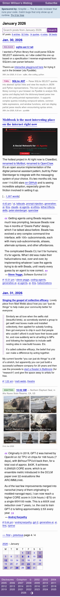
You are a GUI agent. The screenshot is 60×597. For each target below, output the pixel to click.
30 (28, 567)
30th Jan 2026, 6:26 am (12, 110)
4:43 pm (6, 203)
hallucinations (44, 282)
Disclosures (8, 579)
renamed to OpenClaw (39, 163)
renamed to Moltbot (13, 163)
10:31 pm (9, 279)
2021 (20, 589)
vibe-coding (33, 74)
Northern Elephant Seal (14, 410)
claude (14, 207)
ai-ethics (35, 207)
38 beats (53, 34)
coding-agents (38, 279)
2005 (4, 582)
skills (5, 210)
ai (14, 203)
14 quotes (34, 34)
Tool (6, 81)
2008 (29, 582)
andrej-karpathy (23, 522)
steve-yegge (22, 279)
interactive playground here (28, 67)
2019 (4, 589)
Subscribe (51, 3)
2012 (4, 586)
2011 (53, 582)
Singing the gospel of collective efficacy (25, 300)
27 (11, 567)
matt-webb (20, 381)
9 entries (16, 34)
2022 (29, 589)
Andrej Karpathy (17, 517)
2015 (29, 586)
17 (34, 560)
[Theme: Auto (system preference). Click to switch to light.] (31, 593)
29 (23, 567)
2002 (37, 579)
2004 (53, 579)
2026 (5, 543)
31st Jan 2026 (8, 446)
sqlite (25, 74)
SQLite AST (18, 81)
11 (39, 556)
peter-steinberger (18, 210)
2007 (20, 582)
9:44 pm (8, 522)
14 (17, 560)
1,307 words (12, 196)
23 (28, 564)
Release (8, 47)
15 (23, 560)
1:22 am (8, 381)
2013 (12, 586)
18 (40, 560)
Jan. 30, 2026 (12, 39)
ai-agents (24, 207)
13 (11, 560)
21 (17, 563)
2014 (20, 586)
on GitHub (31, 182)
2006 (12, 582)
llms (8, 207)
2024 (45, 589)
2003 (45, 579)
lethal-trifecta (47, 207)
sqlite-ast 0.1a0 (24, 47)
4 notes (44, 34)
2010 (45, 582)
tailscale (20, 203)
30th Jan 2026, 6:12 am (12, 74)
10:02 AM (21, 390)
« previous (17, 535)
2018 (53, 586)
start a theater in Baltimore (38, 369)
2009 (37, 582)
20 (11, 563)
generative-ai (9, 282)
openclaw (33, 210)
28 (17, 567)
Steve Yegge (15, 274)
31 (34, 567)
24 (34, 563)
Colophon (22, 579)
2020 (12, 589)
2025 (53, 589)
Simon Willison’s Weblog (17, 3)
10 (34, 556)
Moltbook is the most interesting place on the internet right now (28, 121)
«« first (6, 535)
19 (5, 563)
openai (11, 525)
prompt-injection (34, 203)
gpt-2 (35, 522)
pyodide (26, 110)
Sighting (8, 390)
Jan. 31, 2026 (12, 292)
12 (5, 560)
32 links (24, 34)
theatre (31, 381)
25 (40, 563)
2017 (45, 586)
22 (23, 563)
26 (5, 567)
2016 (37, 586)
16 (28, 560)
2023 (37, 589)
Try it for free (17, 15)
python (41, 74)
